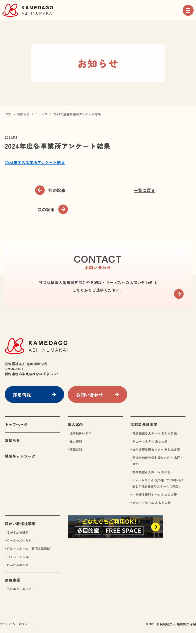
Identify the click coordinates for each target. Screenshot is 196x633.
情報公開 (76, 449)
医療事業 (12, 580)
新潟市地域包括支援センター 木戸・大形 (157, 460)
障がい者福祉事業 (20, 523)
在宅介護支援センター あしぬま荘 (156, 449)
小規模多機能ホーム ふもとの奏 (154, 494)
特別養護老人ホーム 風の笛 (151, 472)
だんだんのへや (17, 565)
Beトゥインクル (18, 556)
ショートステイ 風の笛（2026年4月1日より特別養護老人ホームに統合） (157, 483)
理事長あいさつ (80, 433)
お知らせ (12, 440)
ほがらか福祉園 (17, 532)
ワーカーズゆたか (19, 540)
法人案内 (75, 424)
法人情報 (76, 441)
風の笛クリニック (19, 589)
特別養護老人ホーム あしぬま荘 (154, 433)
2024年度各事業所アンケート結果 (35, 162)
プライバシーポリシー (15, 624)
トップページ (16, 424)
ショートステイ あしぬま (150, 441)
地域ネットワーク (20, 456)
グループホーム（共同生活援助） (30, 548)
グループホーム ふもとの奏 (151, 502)
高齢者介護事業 (144, 424)
